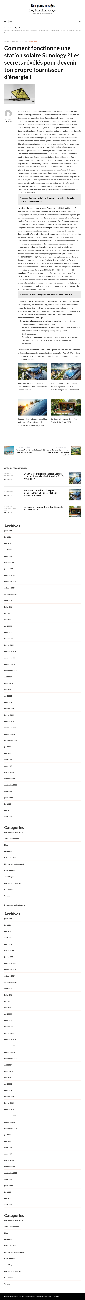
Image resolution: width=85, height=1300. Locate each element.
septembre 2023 (10, 740)
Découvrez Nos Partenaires (15, 905)
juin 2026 (7, 537)
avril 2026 (8, 550)
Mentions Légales (10, 1296)
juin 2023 (7, 747)
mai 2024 (7, 690)
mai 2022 (7, 810)
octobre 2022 (9, 779)
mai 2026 (7, 543)
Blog (6, 845)
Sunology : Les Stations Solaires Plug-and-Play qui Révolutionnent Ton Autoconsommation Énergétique (32, 422)
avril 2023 (8, 759)
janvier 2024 (9, 715)
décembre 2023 (10, 721)
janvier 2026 (9, 569)
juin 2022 (7, 804)
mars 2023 (8, 766)
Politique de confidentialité (41, 1296)
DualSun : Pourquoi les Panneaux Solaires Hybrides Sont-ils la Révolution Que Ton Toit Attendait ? (65, 386)
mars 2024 (8, 702)
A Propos (55, 1296)
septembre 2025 (10, 594)
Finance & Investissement (14, 864)
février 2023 (9, 772)
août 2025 (8, 600)
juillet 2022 (8, 798)
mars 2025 (8, 632)
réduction (22, 359)
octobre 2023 (9, 734)
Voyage (7, 896)
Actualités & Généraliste (13, 832)
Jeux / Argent (9, 877)
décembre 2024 (10, 651)
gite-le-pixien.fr (8, 120)
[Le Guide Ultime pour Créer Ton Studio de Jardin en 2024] (66, 407)
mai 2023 (7, 753)
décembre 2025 (10, 575)
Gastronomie (9, 870)
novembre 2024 (10, 658)
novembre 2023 (10, 728)
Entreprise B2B (10, 858)
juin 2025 (7, 613)
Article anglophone (11, 839)
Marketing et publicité (12, 883)
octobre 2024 (9, 664)
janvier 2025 (9, 645)
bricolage (33, 41)
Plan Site (28, 1296)
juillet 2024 (8, 683)
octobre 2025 (9, 588)
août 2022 (8, 791)
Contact (21, 1296)
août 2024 (8, 677)
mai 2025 (7, 620)
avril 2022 (8, 817)
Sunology (29, 359)
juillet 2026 (8, 531)
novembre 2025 (10, 581)
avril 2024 (8, 696)
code (76, 356)
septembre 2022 (10, 785)
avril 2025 (8, 626)
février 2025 (9, 639)
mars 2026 (8, 556)
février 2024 (9, 709)
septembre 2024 (10, 670)
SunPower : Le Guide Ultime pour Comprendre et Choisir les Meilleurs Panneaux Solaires (32, 386)
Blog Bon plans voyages (42, 10)
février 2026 (9, 562)
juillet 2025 (8, 607)
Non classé (8, 889)
